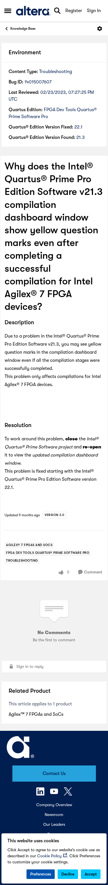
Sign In (94, 10)
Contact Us (54, 773)
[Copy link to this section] (38, 323)
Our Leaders (54, 824)
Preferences (40, 874)
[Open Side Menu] (7, 10)
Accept (91, 874)
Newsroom (54, 814)
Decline (67, 874)
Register (73, 10)
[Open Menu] (100, 29)
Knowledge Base (22, 29)
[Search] (57, 10)
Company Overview (54, 804)
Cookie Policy (49, 856)
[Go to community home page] (33, 10)
